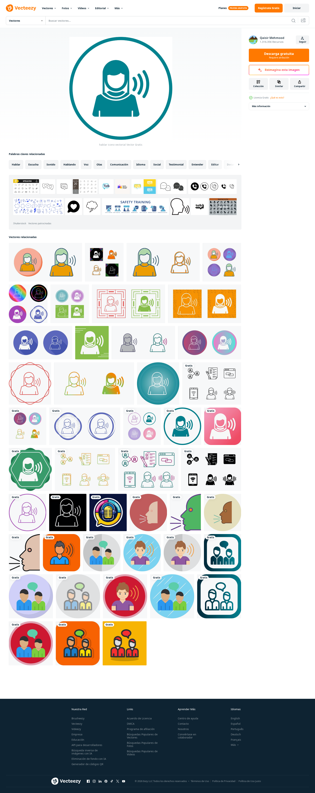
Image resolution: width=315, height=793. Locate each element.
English (235, 718)
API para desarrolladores (87, 745)
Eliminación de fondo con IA (89, 758)
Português (237, 729)
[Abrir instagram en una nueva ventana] (94, 781)
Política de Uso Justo (250, 781)
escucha (33, 164)
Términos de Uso (200, 781)
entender (197, 164)
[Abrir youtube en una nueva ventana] (123, 781)
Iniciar (297, 8)
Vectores (47, 8)
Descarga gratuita (279, 55)
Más (117, 8)
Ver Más (223, 206)
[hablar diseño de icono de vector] (61, 552)
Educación (78, 739)
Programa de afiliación (141, 729)
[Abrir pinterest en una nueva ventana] (105, 781)
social (157, 164)
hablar (16, 164)
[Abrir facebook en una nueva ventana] (88, 781)
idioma (140, 164)
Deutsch (236, 734)
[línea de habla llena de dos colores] (185, 512)
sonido (51, 164)
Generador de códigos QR (87, 764)
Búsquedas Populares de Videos (142, 752)
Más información (261, 106)
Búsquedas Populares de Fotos (142, 744)
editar (215, 164)
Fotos (65, 8)
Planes (222, 8)
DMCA (130, 723)
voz (86, 164)
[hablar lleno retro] (222, 512)
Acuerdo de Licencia (139, 718)
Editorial (100, 8)
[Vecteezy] (21, 8)
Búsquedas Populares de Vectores (142, 736)
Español (236, 723)
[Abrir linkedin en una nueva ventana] (100, 781)
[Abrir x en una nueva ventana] (117, 781)
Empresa (77, 734)
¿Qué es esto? (277, 97)
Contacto (183, 723)
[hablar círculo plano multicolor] (148, 512)
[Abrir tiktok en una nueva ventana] (111, 781)
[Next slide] (235, 164)
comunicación (119, 164)
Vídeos (82, 8)
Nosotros (183, 729)
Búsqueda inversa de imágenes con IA (85, 752)
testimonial (176, 164)
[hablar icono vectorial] (45, 262)
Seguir (302, 41)
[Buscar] (293, 20)
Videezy (76, 729)
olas (99, 164)
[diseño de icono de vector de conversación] (101, 552)
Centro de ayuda (188, 718)
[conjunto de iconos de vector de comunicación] (211, 383)
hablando (69, 164)
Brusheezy (78, 718)
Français (236, 739)
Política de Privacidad (223, 781)
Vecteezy (77, 723)
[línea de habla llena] (24, 552)
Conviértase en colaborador (187, 736)
